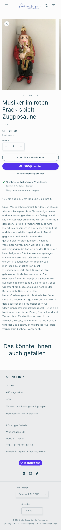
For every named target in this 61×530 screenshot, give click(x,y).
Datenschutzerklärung (24, 524)
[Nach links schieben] (23, 95)
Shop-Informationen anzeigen (22, 190)
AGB (8, 399)
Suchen (10, 385)
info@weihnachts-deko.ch (30, 451)
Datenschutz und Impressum (22, 413)
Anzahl (5, 140)
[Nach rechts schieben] (37, 95)
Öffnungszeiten (14, 392)
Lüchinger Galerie (29, 520)
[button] (6, 5)
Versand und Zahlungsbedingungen (26, 406)
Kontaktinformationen (47, 524)
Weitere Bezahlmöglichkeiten (30, 173)
